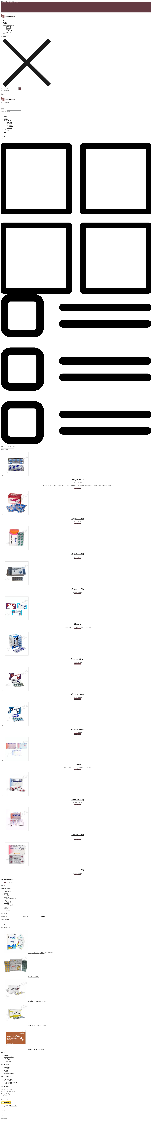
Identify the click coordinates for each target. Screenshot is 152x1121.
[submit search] (19, 88)
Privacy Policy (7, 1059)
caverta (78, 764)
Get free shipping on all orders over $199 (9, 2)
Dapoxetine (7, 897)
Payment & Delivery (9, 1057)
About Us (6, 1055)
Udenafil (6, 908)
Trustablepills (13, 1106)
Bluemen (77, 624)
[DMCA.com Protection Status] (6, 1103)
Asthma (6, 894)
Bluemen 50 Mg (77, 729)
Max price (23, 916)
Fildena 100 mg (8, 1083)
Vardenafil (6, 910)
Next (12, 882)
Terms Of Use (7, 1061)
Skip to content (4, 1)
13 (9, 882)
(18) (5, 924)
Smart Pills (6, 903)
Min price (3, 916)
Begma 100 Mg (77, 519)
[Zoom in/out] (1, 1118)
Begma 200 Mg (77, 589)
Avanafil (6, 895)
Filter (43, 916)
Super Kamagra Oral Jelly (10, 1082)
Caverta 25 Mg (77, 835)
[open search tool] (26, 86)
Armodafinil (10, 904)
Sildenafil (6, 901)
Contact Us (6, 1058)
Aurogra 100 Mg (77, 479)
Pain (5, 900)
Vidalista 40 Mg (8, 1079)
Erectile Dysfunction (9, 898)
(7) (4, 922)
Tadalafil (6, 907)
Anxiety (6, 893)
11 (6, 882)
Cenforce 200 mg (8, 1080)
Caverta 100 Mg (77, 800)
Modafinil (9, 905)
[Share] (4, 1118)
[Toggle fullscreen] (2, 1118)
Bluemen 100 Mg (77, 659)
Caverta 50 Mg (77, 870)
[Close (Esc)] (6, 1118)
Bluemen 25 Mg (77, 694)
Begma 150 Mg (77, 554)
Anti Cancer (7, 891)
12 (8, 882)
